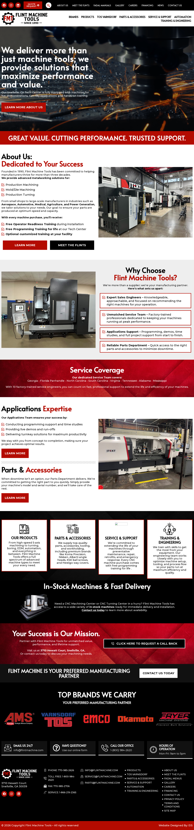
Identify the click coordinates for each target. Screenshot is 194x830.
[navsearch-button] (48, 5)
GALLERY (119, 5)
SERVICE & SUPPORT (159, 17)
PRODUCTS (87, 17)
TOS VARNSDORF (107, 17)
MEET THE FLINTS (80, 5)
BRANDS (73, 17)
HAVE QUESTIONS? (74, 746)
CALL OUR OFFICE (122, 746)
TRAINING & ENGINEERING (176, 20)
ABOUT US (62, 5)
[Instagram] (11, 5)
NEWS (161, 5)
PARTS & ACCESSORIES (132, 17)
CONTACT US (175, 5)
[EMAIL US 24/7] (7, 747)
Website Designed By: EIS (176, 825)
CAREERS (133, 5)
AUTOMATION (182, 17)
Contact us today (93, 610)
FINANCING (147, 5)
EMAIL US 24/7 (23, 746)
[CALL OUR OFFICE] (104, 747)
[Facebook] (4, 5)
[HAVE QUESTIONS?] (56, 747)
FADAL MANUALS (102, 5)
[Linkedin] (18, 5)
